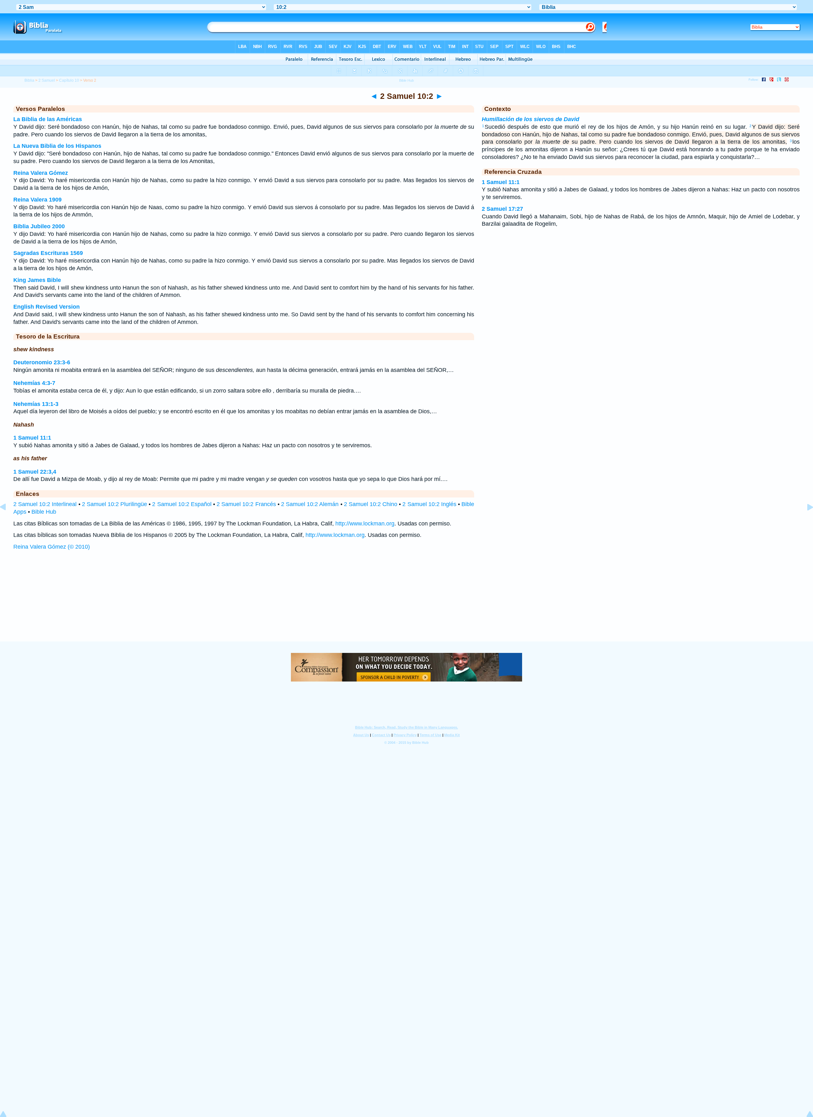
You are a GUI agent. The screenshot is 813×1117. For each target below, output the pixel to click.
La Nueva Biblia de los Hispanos (57, 146)
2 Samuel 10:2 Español (181, 504)
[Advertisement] (406, 602)
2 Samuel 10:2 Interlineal (45, 504)
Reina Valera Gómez (40, 173)
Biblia (29, 80)
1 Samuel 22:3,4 (34, 472)
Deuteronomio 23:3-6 (41, 362)
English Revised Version (46, 307)
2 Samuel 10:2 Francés (246, 504)
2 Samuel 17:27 (502, 209)
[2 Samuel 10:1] (8, 521)
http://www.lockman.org (364, 523)
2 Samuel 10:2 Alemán (310, 504)
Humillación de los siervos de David (530, 119)
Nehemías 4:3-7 (34, 383)
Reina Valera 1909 (37, 199)
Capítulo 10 (69, 80)
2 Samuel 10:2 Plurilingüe (114, 504)
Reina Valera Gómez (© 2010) (51, 547)
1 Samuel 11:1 (32, 438)
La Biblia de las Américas (47, 119)
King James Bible (37, 280)
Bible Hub (43, 512)
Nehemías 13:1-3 (35, 404)
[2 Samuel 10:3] (805, 521)
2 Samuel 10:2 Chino (370, 504)
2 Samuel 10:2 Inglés (429, 504)
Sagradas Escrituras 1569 (48, 253)
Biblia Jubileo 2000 (39, 226)
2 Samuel (46, 80)
